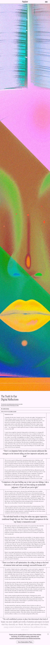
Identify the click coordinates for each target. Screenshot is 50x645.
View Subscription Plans (25, 642)
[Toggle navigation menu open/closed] (46, 2)
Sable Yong (6, 408)
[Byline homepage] (25, 2)
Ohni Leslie (13, 411)
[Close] (48, 634)
